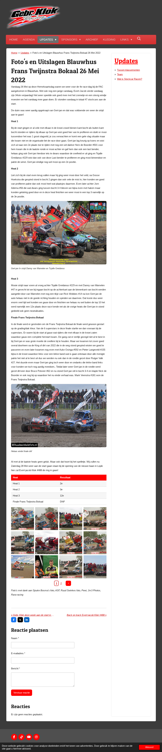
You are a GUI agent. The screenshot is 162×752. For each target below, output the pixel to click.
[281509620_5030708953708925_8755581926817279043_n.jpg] (95, 519)
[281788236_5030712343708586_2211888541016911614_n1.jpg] (95, 543)
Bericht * (15, 668)
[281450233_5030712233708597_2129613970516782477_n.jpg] (22, 519)
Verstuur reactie (21, 692)
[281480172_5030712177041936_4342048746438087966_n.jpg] (46, 519)
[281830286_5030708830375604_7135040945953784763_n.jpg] (71, 543)
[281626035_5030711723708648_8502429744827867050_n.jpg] (22, 543)
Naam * (15, 638)
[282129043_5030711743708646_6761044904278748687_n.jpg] (71, 567)
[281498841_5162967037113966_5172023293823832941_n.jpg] (71, 519)
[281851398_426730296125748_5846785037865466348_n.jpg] (22, 567)
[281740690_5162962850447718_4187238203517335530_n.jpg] (46, 543)
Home (14, 52)
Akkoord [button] (149, 747)
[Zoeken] (139, 38)
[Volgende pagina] (68, 583)
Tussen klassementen (128, 70)
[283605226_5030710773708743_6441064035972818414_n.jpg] (46, 567)
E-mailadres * (18, 653)
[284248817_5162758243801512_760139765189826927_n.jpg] (95, 567)
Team (120, 74)
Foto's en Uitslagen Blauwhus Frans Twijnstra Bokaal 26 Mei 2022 (66, 52)
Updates (25, 52)
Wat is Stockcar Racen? (129, 79)
